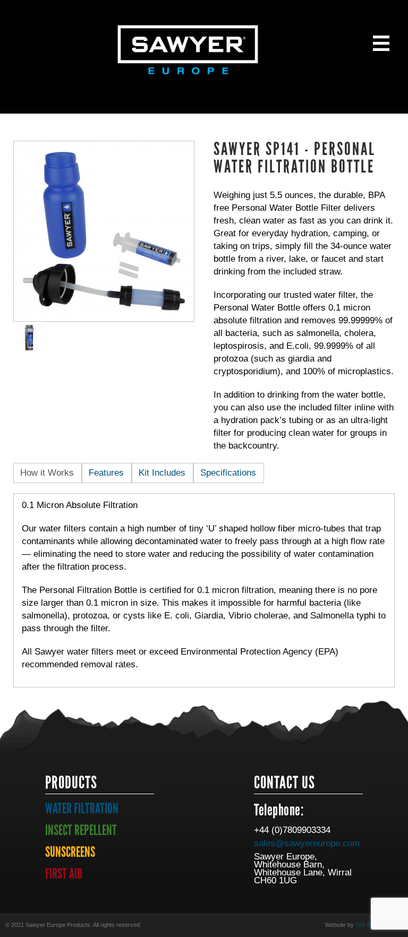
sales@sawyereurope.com (307, 843)
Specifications (228, 473)
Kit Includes (162, 473)
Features (106, 473)
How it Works (47, 473)
